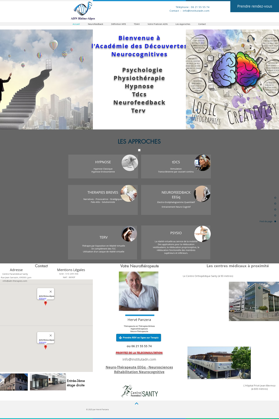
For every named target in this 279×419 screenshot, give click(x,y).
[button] (103, 166)
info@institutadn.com (139, 359)
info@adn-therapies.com (15, 280)
